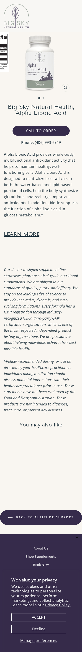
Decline (39, 628)
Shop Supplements (41, 556)
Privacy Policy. (58, 604)
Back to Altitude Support (44, 517)
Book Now (41, 565)
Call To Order (41, 130)
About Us (41, 548)
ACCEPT (39, 617)
